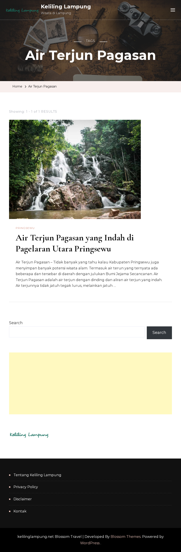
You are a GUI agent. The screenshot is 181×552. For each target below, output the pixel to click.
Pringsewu (25, 228)
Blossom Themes (126, 537)
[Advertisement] (90, 383)
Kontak (19, 511)
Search (16, 322)
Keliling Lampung (66, 6)
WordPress (90, 543)
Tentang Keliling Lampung (37, 475)
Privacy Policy (25, 487)
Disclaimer (22, 499)
